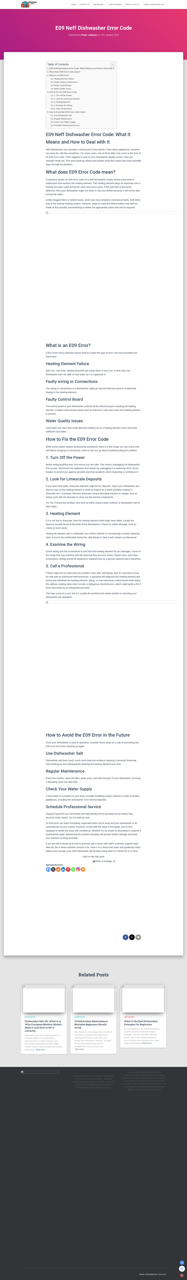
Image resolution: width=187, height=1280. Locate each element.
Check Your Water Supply (64, 122)
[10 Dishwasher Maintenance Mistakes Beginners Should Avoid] (93, 999)
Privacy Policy (131, 4)
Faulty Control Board (62, 85)
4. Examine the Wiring (63, 105)
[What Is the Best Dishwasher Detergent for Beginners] (143, 999)
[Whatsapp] (73, 869)
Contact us (84, 4)
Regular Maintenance (63, 119)
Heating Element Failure (64, 79)
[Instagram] (78, 869)
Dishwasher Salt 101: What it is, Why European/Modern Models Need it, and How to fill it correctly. (43, 1026)
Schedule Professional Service (67, 125)
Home (73, 4)
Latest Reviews (115, 4)
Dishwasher (30, 1017)
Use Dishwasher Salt (63, 115)
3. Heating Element (62, 102)
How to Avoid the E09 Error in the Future (67, 112)
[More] (83, 869)
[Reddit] (58, 869)
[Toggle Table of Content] (111, 64)
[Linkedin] (63, 869)
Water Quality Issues (62, 89)
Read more (40, 1050)
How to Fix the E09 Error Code (63, 92)
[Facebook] (48, 869)
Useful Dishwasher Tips (153, 4)
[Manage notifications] (182, 1275)
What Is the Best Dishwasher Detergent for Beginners (141, 1023)
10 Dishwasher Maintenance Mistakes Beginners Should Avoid (91, 1024)
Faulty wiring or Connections (66, 82)
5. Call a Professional (63, 109)
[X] (53, 869)
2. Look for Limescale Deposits (67, 99)
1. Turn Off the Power (63, 95)
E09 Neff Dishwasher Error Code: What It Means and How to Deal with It (81, 68)
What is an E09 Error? (59, 75)
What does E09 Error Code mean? (64, 72)
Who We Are (98, 4)
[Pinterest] (68, 869)
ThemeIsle (161, 1274)
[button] (104, 4)
